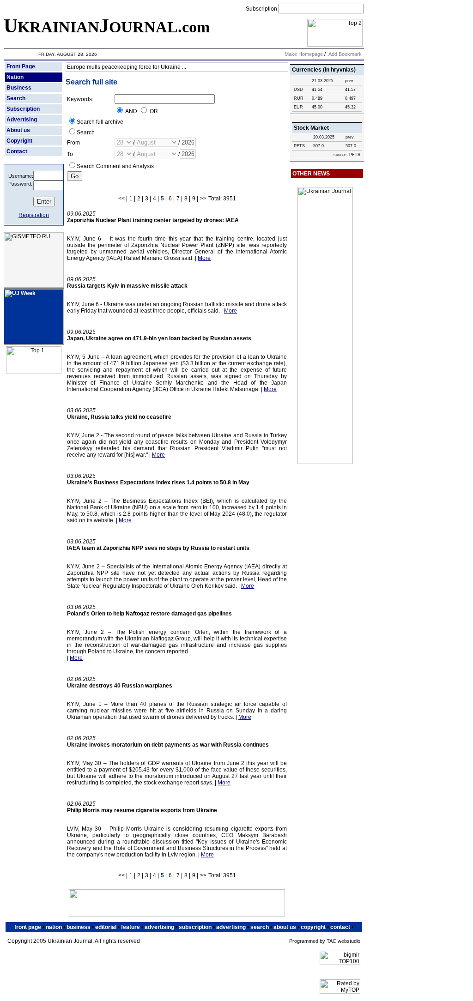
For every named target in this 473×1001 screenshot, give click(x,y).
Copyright (19, 141)
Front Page (20, 66)
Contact (16, 151)
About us (18, 130)
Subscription (262, 9)
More (204, 258)
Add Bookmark (345, 54)
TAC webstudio (343, 941)
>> (203, 198)
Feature (130, 927)
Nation (15, 77)
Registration (33, 215)
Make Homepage (304, 54)
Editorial (105, 927)
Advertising (21, 119)
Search (15, 98)
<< (121, 198)
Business (18, 87)
